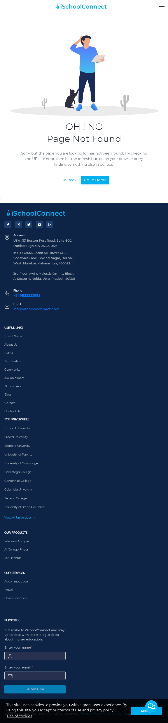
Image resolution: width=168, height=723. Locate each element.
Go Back (69, 180)
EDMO (8, 353)
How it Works (13, 336)
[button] (151, 706)
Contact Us (12, 411)
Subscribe (35, 689)
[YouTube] (39, 224)
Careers (9, 403)
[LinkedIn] (49, 224)
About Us (10, 344)
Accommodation (16, 581)
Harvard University (17, 428)
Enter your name (18, 647)
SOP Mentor (12, 557)
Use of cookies (19, 716)
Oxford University (16, 437)
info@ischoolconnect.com (36, 309)
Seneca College (15, 498)
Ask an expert (14, 378)
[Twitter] (28, 224)
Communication (15, 598)
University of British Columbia (24, 507)
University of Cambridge (21, 463)
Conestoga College (18, 472)
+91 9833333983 (26, 296)
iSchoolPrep (12, 386)
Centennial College (17, 480)
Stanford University (17, 445)
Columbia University (18, 489)
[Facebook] (7, 224)
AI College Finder (16, 549)
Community (12, 369)
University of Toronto (18, 454)
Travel (8, 589)
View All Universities (18, 517)
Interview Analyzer (17, 541)
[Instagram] (18, 224)
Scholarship (12, 361)
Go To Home (95, 180)
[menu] (161, 7)
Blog (7, 394)
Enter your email (18, 667)
